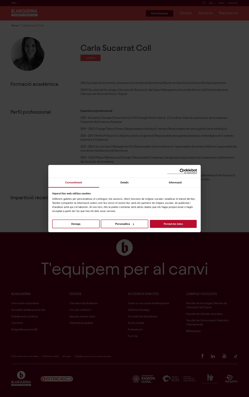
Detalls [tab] (124, 182)
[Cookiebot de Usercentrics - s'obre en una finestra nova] (182, 171)
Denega (75, 223)
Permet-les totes (173, 223)
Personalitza (122, 223)
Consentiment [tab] (73, 182)
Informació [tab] (175, 182)
